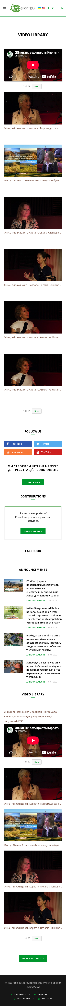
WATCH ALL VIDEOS (33, 958)
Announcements (36, 600)
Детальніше (33, 482)
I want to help (33, 531)
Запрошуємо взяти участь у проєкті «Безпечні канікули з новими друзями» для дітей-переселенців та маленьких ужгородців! (43, 669)
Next (37, 86)
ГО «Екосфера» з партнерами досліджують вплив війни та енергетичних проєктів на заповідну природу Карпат (43, 588)
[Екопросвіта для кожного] (22, 8)
